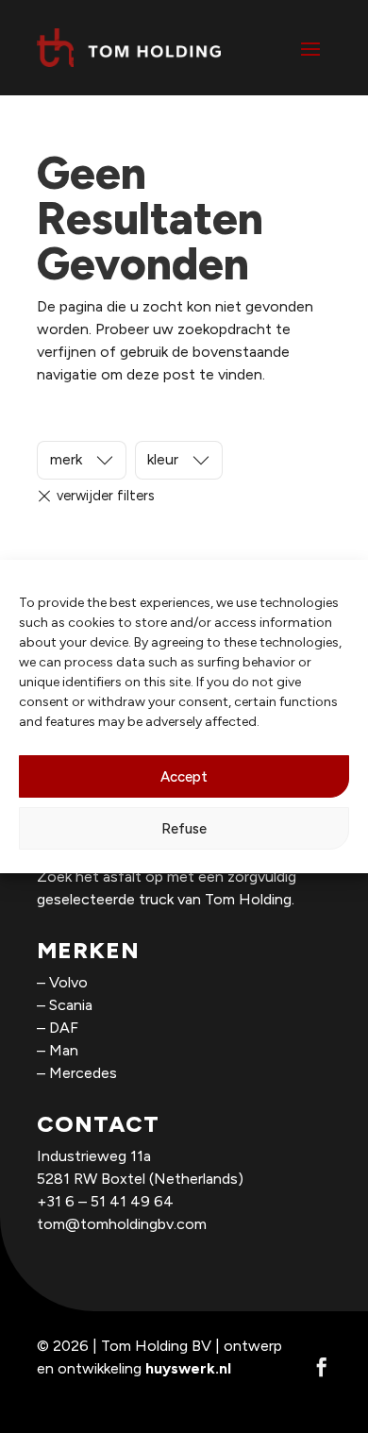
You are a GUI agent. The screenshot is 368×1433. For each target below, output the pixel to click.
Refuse (184, 828)
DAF (63, 1028)
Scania (70, 1005)
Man (63, 1050)
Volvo (68, 982)
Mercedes (83, 1073)
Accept (184, 776)
